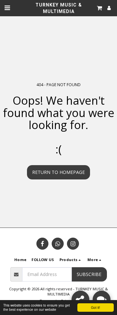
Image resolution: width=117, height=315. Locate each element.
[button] (7, 7)
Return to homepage (58, 172)
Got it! (95, 307)
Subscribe (89, 274)
